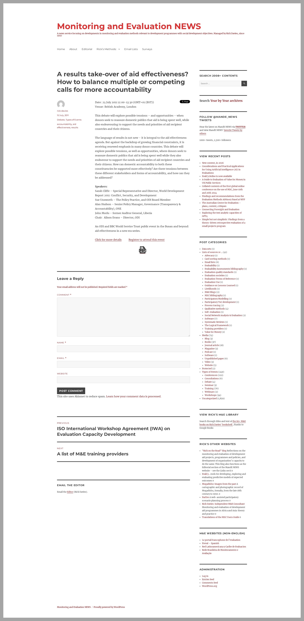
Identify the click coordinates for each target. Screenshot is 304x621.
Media (205, 335)
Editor (70, 492)
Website (62, 373)
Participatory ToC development (220, 302)
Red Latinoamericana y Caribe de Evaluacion (224, 546)
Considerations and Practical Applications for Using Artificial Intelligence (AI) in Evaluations (223, 169)
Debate (61, 119)
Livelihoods (210, 288)
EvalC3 (205, 474)
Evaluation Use (212, 282)
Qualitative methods (215, 308)
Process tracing (212, 305)
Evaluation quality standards (219, 272)
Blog (207, 338)
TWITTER (240, 127)
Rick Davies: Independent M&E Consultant (223, 504)
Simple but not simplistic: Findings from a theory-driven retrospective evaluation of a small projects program (223, 222)
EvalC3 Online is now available (217, 176)
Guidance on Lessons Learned (220, 285)
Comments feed (210, 582)
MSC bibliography (214, 295)
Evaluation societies (215, 275)
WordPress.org (209, 586)
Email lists (210, 262)
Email (61, 358)
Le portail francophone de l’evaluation (221, 540)
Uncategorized (209, 398)
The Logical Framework (217, 325)
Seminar (209, 385)
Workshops (210, 395)
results (74, 127)
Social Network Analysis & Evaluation (223, 315)
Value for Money (213, 332)
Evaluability (210, 265)
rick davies (62, 111)
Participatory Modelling (216, 298)
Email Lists (131, 49)
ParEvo (205, 497)
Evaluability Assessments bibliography (224, 269)
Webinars (209, 392)
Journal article (212, 345)
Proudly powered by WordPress (109, 607)
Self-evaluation (212, 312)
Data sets (206, 249)
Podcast (209, 352)
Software (209, 318)
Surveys (147, 49)
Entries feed (208, 579)
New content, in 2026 (213, 163)
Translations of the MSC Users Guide (220, 517)
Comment (64, 294)
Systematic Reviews (215, 322)
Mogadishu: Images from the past (219, 484)
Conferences (211, 375)
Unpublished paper (214, 358)
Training (209, 388)
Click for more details (108, 239)
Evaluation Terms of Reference (220, 278)
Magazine (210, 348)
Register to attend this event (147, 239)
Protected (207, 368)
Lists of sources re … (212, 252)
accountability (64, 124)
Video (207, 362)
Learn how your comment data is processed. (133, 396)
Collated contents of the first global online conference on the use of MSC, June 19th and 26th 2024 (223, 189)
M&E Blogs (210, 292)
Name (61, 342)
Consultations (212, 378)
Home (61, 49)
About (73, 49)
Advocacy (209, 255)
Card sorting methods (216, 259)
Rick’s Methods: (106, 49)
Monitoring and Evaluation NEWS (129, 26)
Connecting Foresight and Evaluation (220, 209)
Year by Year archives (226, 101)
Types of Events (73, 119)
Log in (205, 576)
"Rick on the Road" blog (214, 450)
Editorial (87, 49)
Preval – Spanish (210, 543)
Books (208, 342)
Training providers (214, 328)
